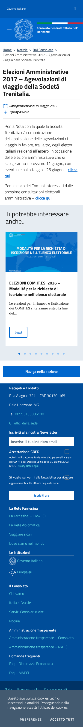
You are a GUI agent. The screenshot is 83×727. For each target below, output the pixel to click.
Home (7, 49)
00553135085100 (29, 414)
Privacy (21, 466)
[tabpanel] (41, 291)
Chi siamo (16, 593)
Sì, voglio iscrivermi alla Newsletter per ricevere (41, 477)
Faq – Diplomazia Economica (31, 663)
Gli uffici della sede (23, 423)
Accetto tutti (63, 719)
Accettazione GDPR (24, 451)
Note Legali (32, 466)
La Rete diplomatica (24, 525)
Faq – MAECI (19, 672)
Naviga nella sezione (41, 371)
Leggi (21, 332)
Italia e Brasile (20, 602)
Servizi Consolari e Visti (26, 612)
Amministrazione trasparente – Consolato (41, 637)
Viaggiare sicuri (20, 534)
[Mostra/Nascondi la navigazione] (9, 29)
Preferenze (31, 719)
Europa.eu (24, 572)
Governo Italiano (16, 9)
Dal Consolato (43, 49)
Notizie (22, 49)
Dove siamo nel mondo (26, 543)
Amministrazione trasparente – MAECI (38, 647)
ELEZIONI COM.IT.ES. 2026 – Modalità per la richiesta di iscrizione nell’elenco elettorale (37, 289)
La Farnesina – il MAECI (27, 516)
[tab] (19, 354)
